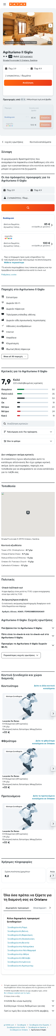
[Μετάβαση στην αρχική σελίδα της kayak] (17, 4)
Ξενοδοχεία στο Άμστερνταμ (20, 965)
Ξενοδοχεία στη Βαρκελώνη (19, 935)
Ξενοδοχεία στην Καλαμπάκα (20, 946)
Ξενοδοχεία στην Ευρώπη (39, 1025)
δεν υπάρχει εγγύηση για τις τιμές (17, 993)
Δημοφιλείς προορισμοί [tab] (17, 908)
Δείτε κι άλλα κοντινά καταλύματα (44, 687)
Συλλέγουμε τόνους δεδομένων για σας (24, 1005)
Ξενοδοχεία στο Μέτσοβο (18, 958)
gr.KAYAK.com (9, 1025)
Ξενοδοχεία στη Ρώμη (17, 927)
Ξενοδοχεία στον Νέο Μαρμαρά (21, 950)
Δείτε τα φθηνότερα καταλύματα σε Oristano (43, 742)
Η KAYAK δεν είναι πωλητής (18, 1001)
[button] (5, 4)
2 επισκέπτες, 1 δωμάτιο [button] (18, 75)
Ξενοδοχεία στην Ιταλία (16, 1027)
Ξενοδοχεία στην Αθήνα (18, 954)
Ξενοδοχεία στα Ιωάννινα (18, 962)
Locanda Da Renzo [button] (10, 721)
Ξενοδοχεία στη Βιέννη (17, 931)
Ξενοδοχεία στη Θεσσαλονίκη (20, 939)
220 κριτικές (26, 56)
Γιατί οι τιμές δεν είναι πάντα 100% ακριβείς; (26, 1010)
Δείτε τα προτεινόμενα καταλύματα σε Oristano (43, 797)
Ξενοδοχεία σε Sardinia (37, 1027)
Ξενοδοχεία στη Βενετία (18, 942)
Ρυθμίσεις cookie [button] (8, 274)
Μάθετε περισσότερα (14, 262)
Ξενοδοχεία (21, 1025)
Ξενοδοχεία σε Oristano (19, 1030)
